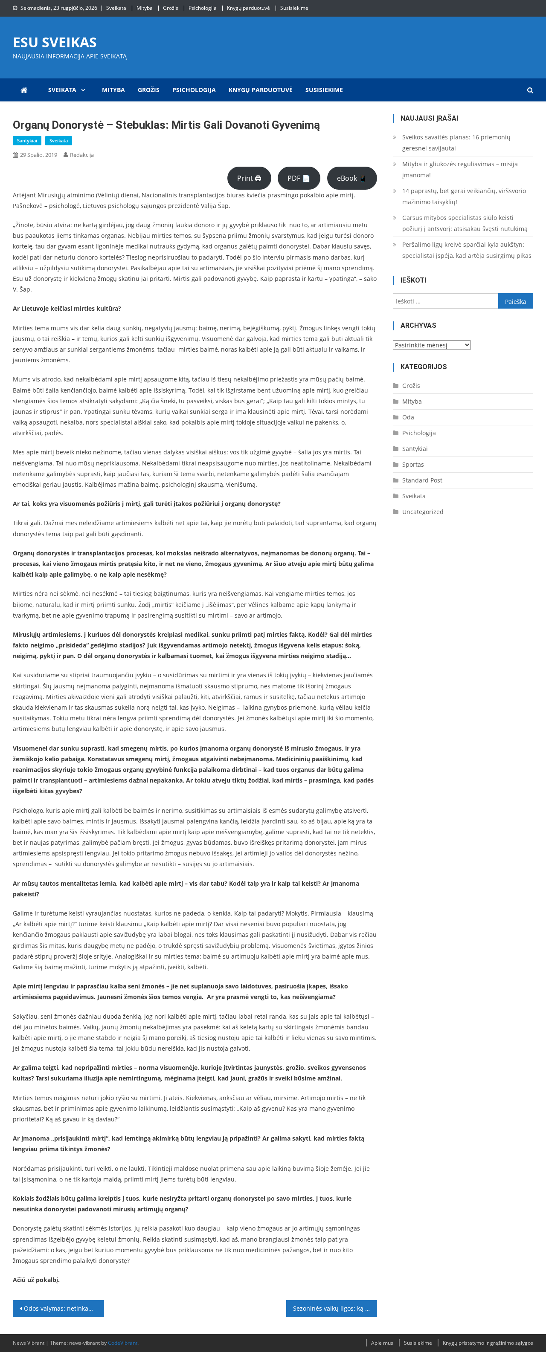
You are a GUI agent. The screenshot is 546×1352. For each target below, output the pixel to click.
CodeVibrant (122, 1342)
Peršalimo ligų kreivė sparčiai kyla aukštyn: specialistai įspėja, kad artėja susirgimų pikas (466, 250)
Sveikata (116, 8)
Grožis (170, 8)
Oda (408, 417)
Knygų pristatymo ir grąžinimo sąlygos (488, 1342)
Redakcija (82, 155)
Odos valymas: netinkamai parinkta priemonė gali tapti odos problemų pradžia (64, 1308)
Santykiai (27, 140)
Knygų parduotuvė (248, 8)
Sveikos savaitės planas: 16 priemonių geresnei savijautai (456, 142)
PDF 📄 (299, 178)
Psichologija (203, 8)
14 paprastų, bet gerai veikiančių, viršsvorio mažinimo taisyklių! (464, 196)
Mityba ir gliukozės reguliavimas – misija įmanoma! (460, 169)
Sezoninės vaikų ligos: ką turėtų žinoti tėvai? (335, 1308)
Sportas (413, 464)
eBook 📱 (352, 178)
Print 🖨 (249, 178)
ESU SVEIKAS (55, 42)
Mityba (144, 8)
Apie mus (382, 1342)
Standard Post (422, 480)
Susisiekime (294, 8)
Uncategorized (423, 512)
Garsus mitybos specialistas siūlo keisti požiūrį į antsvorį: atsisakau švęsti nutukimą (465, 223)
